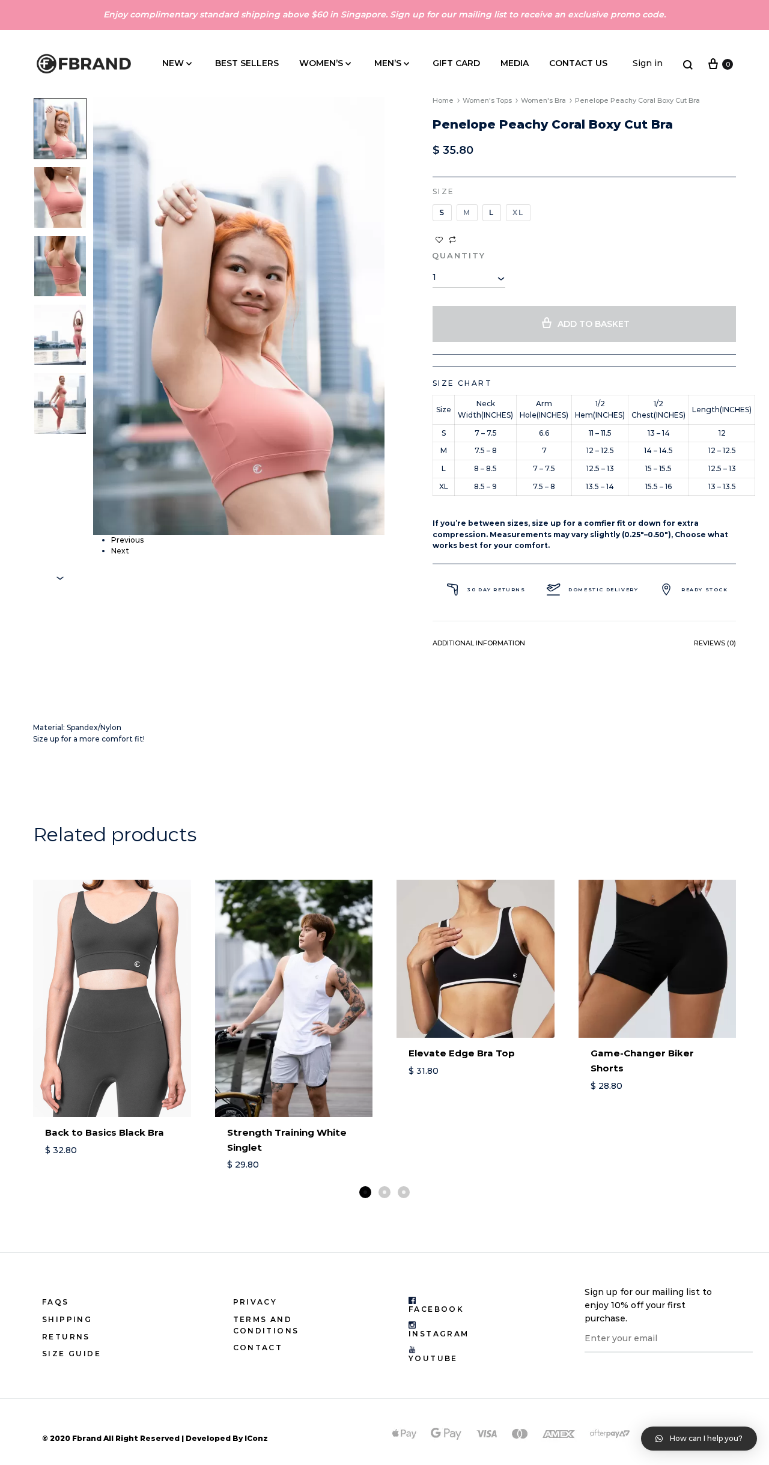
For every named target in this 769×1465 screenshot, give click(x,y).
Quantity (458, 255)
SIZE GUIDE (71, 1353)
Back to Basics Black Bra (104, 1132)
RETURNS (66, 1336)
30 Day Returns (496, 589)
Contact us (578, 63)
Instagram (439, 1333)
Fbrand (87, 1438)
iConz (256, 1438)
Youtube (433, 1358)
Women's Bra (543, 100)
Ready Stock (704, 589)
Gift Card (456, 63)
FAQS (55, 1301)
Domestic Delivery (603, 589)
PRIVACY (255, 1301)
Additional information (479, 643)
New (173, 63)
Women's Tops (487, 100)
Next (120, 550)
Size (444, 191)
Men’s (387, 63)
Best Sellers (247, 63)
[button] (365, 1192)
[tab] (479, 645)
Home (443, 100)
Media (514, 63)
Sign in (648, 63)
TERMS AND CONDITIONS (266, 1325)
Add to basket (594, 323)
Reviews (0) (715, 643)
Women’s (321, 63)
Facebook (436, 1309)
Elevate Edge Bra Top (462, 1053)
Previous (127, 539)
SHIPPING (67, 1319)
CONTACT (258, 1347)
